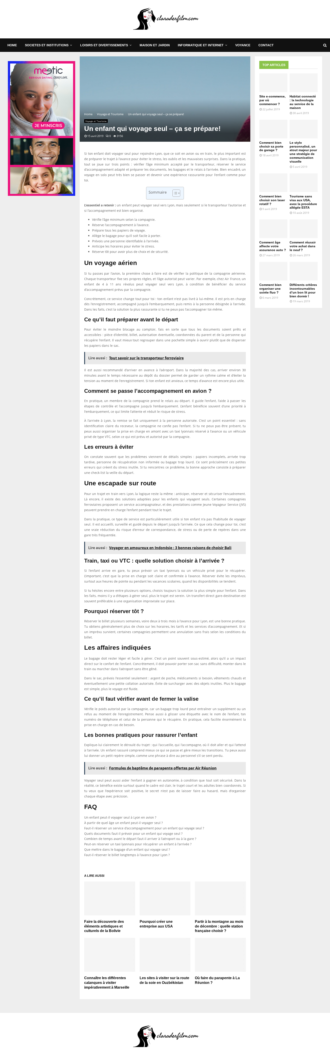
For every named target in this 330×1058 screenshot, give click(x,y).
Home (12, 45)
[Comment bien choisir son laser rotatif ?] (273, 182)
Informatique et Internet (201, 45)
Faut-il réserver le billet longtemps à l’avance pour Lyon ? (127, 855)
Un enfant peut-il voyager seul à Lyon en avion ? (120, 817)
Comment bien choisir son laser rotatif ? (272, 200)
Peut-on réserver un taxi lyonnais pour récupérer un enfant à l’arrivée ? (137, 844)
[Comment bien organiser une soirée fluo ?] (273, 271)
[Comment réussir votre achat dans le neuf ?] (304, 228)
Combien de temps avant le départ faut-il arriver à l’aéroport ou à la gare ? (140, 839)
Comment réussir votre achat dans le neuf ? (303, 246)
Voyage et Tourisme (96, 121)
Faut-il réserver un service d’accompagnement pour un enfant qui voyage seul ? (144, 828)
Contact (266, 45)
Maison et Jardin (155, 45)
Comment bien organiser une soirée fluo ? (270, 288)
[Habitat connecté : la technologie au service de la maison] (304, 82)
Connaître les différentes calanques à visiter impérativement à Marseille (106, 982)
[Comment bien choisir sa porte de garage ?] (273, 129)
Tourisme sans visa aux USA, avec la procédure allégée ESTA (303, 201)
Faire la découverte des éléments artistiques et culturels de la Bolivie (104, 926)
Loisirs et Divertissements (104, 45)
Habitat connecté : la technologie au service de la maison (303, 102)
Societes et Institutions (46, 45)
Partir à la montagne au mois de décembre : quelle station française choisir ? (219, 926)
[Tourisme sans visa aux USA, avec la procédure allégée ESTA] (304, 182)
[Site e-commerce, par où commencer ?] (273, 82)
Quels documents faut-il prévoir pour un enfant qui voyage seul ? (133, 833)
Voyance (242, 45)
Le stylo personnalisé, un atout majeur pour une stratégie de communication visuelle (303, 152)
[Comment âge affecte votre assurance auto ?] (273, 228)
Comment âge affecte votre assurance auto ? (272, 246)
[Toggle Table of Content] (174, 193)
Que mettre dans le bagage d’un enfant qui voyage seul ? (127, 849)
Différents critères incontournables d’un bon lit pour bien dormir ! (303, 290)
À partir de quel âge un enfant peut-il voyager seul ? (123, 823)
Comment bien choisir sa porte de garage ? (271, 146)
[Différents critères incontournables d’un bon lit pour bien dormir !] (304, 271)
